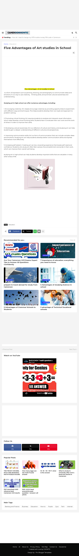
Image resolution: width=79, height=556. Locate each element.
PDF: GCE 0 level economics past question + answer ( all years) (30, 492)
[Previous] (74, 37)
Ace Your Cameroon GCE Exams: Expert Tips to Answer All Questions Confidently (20, 262)
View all (72, 240)
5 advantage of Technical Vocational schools (55, 308)
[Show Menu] (2, 32)
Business (25, 506)
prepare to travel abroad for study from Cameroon (20, 286)
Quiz (56, 506)
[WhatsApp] (35, 231)
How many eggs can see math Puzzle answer (29, 472)
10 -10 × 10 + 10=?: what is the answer (48, 471)
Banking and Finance (12, 506)
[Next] (76, 37)
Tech (62, 506)
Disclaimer (62, 547)
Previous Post (7, 349)
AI (19, 547)
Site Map (45, 547)
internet (70, 506)
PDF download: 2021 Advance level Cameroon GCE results (12, 491)
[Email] (39, 231)
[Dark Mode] (72, 32)
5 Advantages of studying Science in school (56, 286)
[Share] (73, 52)
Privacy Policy (35, 547)
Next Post (72, 349)
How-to (42, 506)
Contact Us (53, 547)
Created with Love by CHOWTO (39, 549)
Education (13, 44)
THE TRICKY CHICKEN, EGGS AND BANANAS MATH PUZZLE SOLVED (12, 472)
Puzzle (50, 506)
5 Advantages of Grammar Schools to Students (20, 308)
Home (6, 44)
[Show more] (43, 231)
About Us (25, 547)
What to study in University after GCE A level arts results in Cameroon (66, 473)
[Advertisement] (39, 14)
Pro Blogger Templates (43, 552)
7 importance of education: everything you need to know (57, 261)
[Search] (76, 32)
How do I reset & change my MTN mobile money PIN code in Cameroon (36, 37)
